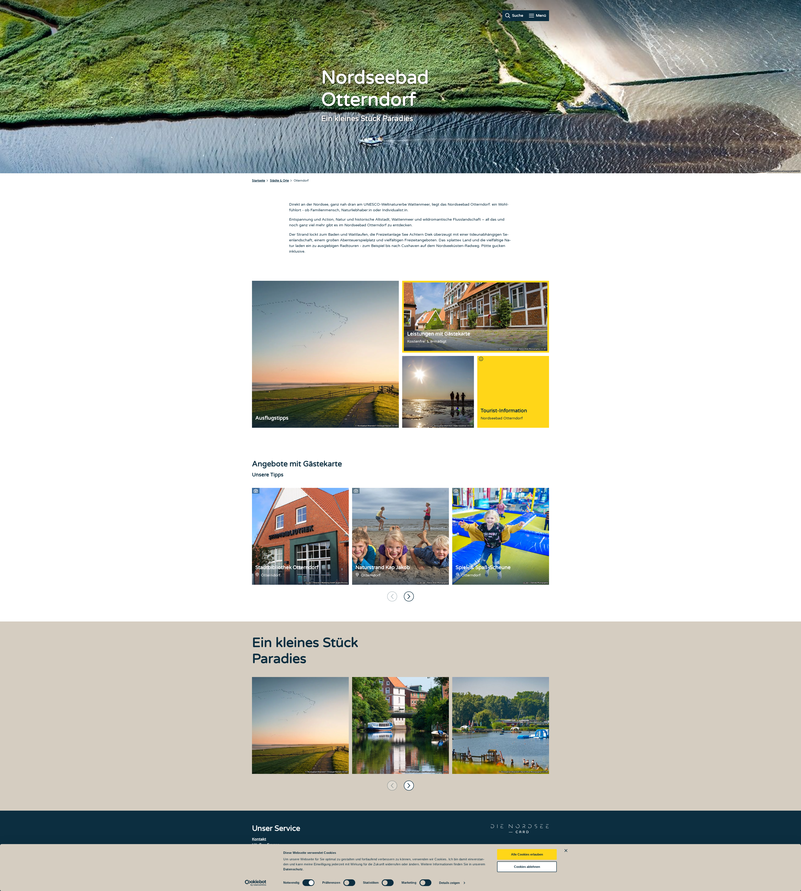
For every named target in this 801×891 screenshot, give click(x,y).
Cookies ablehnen (527, 866)
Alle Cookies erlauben (527, 854)
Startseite (258, 180)
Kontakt (259, 839)
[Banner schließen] (565, 850)
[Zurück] (392, 596)
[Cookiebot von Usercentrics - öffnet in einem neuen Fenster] (255, 883)
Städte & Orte (279, 180)
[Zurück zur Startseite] (290, 15)
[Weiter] (409, 596)
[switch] (349, 882)
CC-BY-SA (421, 583)
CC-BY (308, 583)
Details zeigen (449, 883)
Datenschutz (293, 869)
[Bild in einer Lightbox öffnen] (300, 725)
